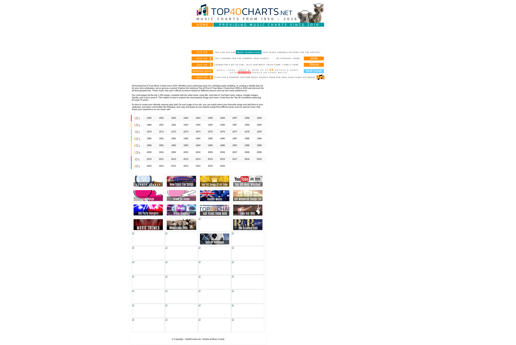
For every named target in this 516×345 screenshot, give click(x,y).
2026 (222, 166)
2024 (198, 166)
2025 (210, 166)
